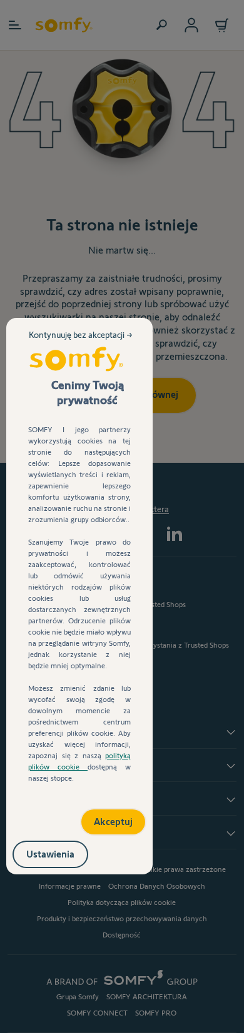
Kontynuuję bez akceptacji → (82, 345)
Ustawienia (63, 851)
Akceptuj (100, 817)
